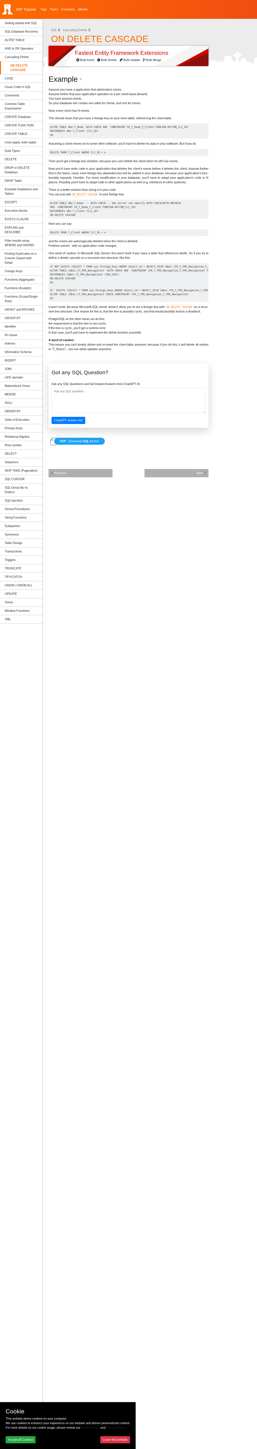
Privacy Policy (115, 1427)
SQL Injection (14, 500)
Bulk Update (132, 60)
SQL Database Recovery (21, 31)
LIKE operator (14, 377)
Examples (68, 9)
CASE (9, 78)
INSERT (10, 360)
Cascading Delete (17, 57)
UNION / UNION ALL (19, 585)
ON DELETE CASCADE (19, 68)
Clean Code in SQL (18, 87)
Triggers (10, 559)
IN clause (11, 335)
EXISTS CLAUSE (17, 219)
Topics (54, 9)
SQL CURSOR (15, 479)
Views (9, 602)
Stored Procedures (17, 509)
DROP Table (13, 180)
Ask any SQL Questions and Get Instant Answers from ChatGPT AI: (96, 384)
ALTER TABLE (15, 40)
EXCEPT (11, 202)
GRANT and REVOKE (20, 309)
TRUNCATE (13, 568)
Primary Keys (14, 428)
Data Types (12, 150)
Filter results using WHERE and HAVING (19, 243)
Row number (13, 445)
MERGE (10, 394)
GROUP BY (13, 318)
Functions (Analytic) (18, 288)
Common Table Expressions (15, 106)
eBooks (83, 9)
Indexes (10, 343)
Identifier (10, 326)
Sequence (11, 462)
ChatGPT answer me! (68, 420)
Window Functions (17, 610)
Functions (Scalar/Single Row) (21, 299)
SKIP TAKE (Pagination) (21, 470)
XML (8, 619)
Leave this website (115, 1439)
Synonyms (12, 534)
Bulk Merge (153, 60)
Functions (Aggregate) (19, 279)
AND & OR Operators (19, 48)
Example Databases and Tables (21, 191)
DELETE (11, 159)
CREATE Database (18, 116)
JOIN (8, 368)
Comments (12, 95)
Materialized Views (17, 385)
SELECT (11, 453)
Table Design (13, 543)
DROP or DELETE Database (17, 170)
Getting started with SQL (21, 23)
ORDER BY (13, 411)
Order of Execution (17, 419)
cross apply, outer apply (20, 142)
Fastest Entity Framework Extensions (122, 53)
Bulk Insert (87, 60)
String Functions (16, 517)
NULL (9, 402)
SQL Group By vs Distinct (16, 490)
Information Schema (18, 352)
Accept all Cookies (20, 1439)
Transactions (13, 551)
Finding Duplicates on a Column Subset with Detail (20, 258)
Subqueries (12, 526)
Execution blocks (16, 210)
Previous (59, 473)
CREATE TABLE (16, 133)
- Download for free (79, 441)
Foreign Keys (14, 271)
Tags (43, 9)
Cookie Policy (90, 1427)
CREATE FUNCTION (19, 125)
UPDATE (11, 593)
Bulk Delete (108, 60)
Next (200, 473)
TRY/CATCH (13, 576)
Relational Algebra (17, 436)
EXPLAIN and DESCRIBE (14, 230)
